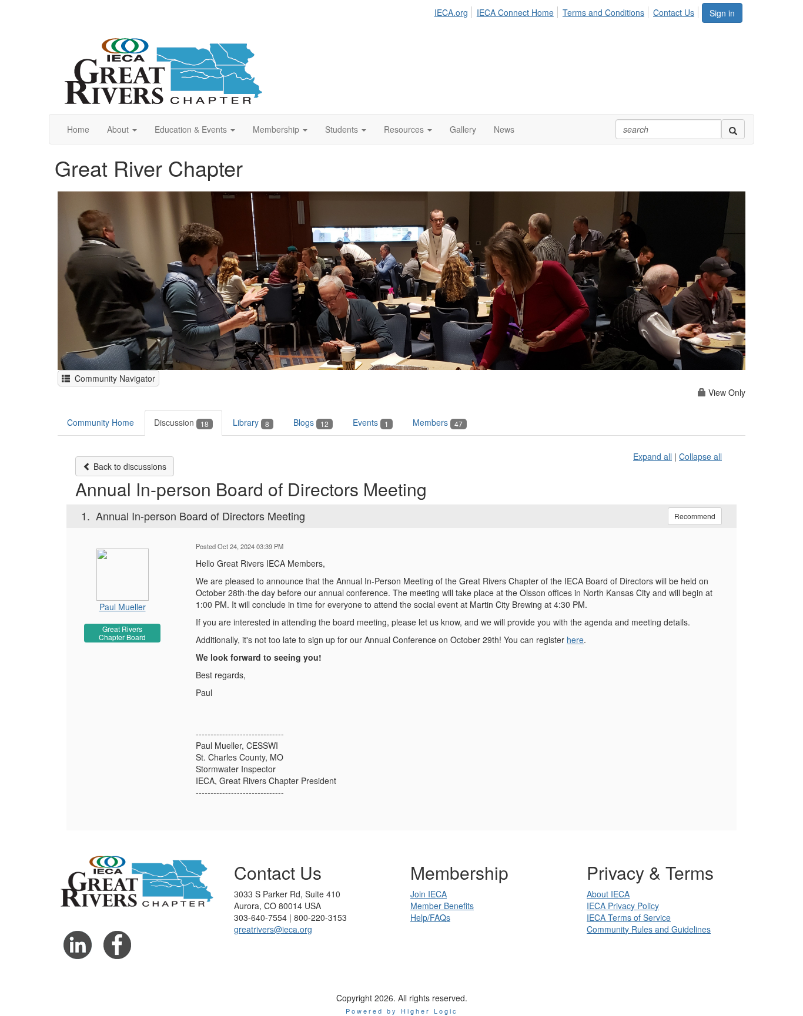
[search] (733, 129)
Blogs (311, 422)
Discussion (181, 422)
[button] (122, 129)
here (575, 639)
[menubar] (567, 10)
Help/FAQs (430, 917)
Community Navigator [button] (112, 378)
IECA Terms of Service (629, 917)
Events (371, 422)
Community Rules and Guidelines (649, 929)
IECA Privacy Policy (623, 905)
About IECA (608, 894)
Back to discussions (128, 466)
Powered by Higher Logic (402, 1010)
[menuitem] (454, 10)
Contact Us (673, 12)
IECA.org (451, 12)
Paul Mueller (122, 607)
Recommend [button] (694, 516)
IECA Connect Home (515, 12)
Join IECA (428, 894)
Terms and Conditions (603, 12)
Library (251, 422)
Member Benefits (442, 905)
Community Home (100, 422)
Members (438, 422)
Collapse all (700, 456)
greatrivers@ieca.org (273, 929)
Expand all (652, 456)
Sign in (722, 13)
